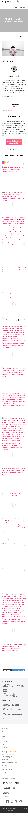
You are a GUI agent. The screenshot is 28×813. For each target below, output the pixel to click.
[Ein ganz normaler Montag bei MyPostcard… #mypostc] (14, 354)
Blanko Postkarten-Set (7, 756)
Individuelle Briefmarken (9, 762)
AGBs (3, 744)
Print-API (4, 772)
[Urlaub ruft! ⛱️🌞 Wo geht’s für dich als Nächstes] (14, 455)
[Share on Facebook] (8, 36)
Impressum (4, 740)
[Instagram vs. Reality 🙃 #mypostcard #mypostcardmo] (14, 505)
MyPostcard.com (9, 810)
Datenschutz (5, 741)
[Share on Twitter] (12, 36)
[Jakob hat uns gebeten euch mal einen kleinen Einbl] (14, 304)
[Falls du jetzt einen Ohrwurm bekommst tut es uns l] (14, 655)
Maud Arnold (10, 24)
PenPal (3, 733)
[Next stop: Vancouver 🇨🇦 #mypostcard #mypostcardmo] (14, 254)
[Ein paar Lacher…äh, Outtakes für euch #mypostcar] (14, 630)
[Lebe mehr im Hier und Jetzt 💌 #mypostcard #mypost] (14, 279)
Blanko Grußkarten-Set (7, 757)
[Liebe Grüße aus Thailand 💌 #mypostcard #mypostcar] (14, 580)
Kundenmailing (5, 770)
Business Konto (5, 774)
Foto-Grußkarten (6, 753)
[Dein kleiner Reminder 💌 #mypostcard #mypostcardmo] (14, 555)
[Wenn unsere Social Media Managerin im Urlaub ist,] (14, 404)
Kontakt (4, 735)
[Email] (19, 36)
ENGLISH (22, 7)
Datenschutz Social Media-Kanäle (10, 743)
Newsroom (4, 731)
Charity (3, 736)
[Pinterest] (15, 36)
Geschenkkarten (6, 761)
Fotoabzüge (5, 759)
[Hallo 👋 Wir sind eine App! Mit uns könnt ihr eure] (14, 204)
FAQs (3, 738)
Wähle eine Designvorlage (8, 754)
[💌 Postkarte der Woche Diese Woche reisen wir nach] (14, 229)
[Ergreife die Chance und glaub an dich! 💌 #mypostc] (14, 178)
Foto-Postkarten (8, 751)
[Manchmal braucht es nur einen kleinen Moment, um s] (14, 379)
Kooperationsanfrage (7, 769)
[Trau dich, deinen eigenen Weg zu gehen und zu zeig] (14, 480)
